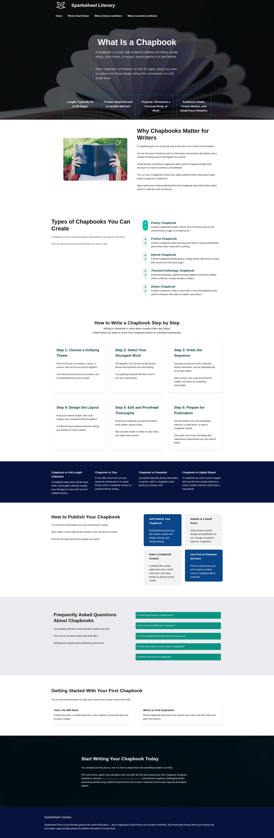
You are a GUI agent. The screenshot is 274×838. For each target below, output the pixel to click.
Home (59, 16)
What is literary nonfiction (108, 16)
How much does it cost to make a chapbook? (162, 646)
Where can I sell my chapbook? (155, 657)
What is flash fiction (78, 16)
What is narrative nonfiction (142, 16)
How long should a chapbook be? (157, 615)
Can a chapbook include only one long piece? (163, 636)
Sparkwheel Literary (93, 5)
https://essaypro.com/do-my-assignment (122, 778)
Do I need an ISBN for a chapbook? (157, 625)
